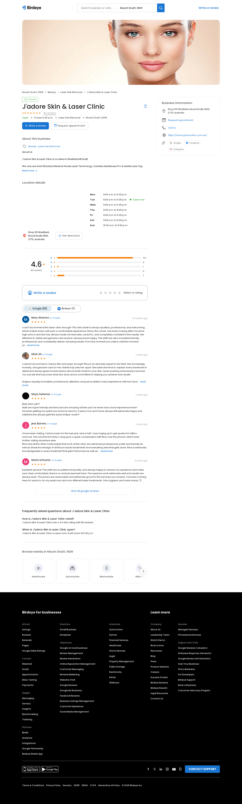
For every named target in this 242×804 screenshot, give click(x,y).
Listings (26, 629)
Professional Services (189, 634)
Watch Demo (158, 640)
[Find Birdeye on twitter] (154, 769)
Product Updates (160, 666)
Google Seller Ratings (33, 650)
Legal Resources (159, 693)
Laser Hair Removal (71, 92)
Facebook (194, 142)
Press (153, 661)
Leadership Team (160, 634)
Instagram (178, 149)
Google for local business (74, 647)
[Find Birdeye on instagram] (167, 769)
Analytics (27, 737)
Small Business (68, 629)
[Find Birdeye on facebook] (148, 769)
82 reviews (50, 113)
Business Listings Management (77, 701)
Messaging (28, 698)
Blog (153, 656)
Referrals (27, 640)
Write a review (209, 8)
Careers (155, 672)
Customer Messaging (72, 669)
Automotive (116, 629)
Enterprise (65, 634)
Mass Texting (29, 679)
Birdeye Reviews (159, 682)
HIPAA (85, 785)
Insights (26, 708)
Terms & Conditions (33, 785)
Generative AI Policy (109, 785)
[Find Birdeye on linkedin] (160, 769)
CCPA (93, 785)
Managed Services (188, 629)
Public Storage (117, 666)
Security (67, 785)
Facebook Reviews (70, 695)
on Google (55, 317)
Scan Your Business (188, 663)
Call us (172, 127)
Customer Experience (71, 706)
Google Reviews (68, 685)
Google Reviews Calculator (192, 647)
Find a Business (186, 669)
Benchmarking (30, 714)
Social (25, 669)
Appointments (30, 674)
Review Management (71, 653)
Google (177, 142)
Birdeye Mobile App (32, 753)
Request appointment (71, 125)
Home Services (117, 650)
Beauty (52, 92)
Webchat (27, 663)
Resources (156, 650)
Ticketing (27, 719)
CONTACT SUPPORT (202, 769)
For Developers (186, 674)
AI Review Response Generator (194, 653)
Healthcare (115, 645)
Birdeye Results (159, 687)
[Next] (143, 571)
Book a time (157, 645)
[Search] (161, 8)
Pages (25, 645)
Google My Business (71, 690)
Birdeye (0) (68, 308)
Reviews (26, 634)
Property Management (121, 661)
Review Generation (70, 658)
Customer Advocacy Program (194, 690)
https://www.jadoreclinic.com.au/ (187, 135)
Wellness (114, 682)
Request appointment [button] (180, 120)
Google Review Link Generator (194, 658)
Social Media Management (74, 711)
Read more (28, 170)
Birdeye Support (186, 679)
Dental (113, 634)
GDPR (77, 785)
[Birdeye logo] (32, 7)
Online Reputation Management (77, 663)
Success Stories (159, 677)
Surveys (26, 703)
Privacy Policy (53, 785)
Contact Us (157, 698)
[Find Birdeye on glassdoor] (180, 769)
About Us (156, 629)
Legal (112, 656)
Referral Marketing (70, 674)
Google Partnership (32, 748)
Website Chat (67, 679)
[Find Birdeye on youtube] (174, 769)
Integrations (29, 743)
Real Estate (115, 672)
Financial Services (118, 640)
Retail (112, 677)
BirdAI (25, 732)
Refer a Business (187, 685)
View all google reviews (85, 491)
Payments (27, 685)
